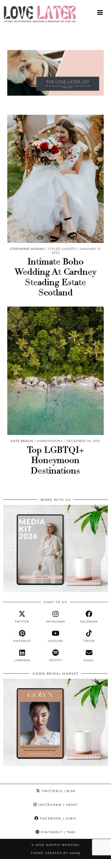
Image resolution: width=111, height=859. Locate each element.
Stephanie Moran (27, 249)
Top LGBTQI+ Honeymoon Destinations (55, 460)
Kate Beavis (22, 441)
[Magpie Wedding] (55, 15)
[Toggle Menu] (100, 12)
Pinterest (58, 832)
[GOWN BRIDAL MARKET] (55, 765)
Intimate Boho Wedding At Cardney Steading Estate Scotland (55, 277)
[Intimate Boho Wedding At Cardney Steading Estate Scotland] (55, 179)
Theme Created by (55, 853)
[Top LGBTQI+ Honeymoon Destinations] (55, 371)
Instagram (57, 805)
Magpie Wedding (63, 845)
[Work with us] (55, 591)
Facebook (58, 818)
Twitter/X (57, 791)
